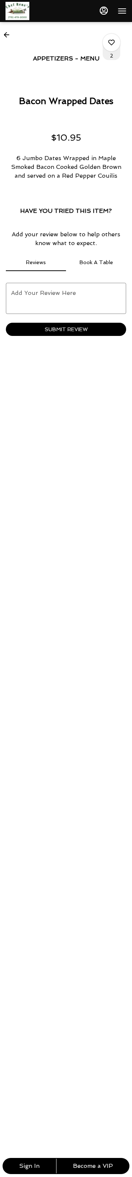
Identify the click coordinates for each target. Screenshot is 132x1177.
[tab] (36, 262)
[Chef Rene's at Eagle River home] (39, 11)
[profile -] (103, 10)
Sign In (29, 1165)
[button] (9, 35)
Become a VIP (93, 1165)
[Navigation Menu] (122, 11)
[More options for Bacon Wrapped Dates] (111, 42)
